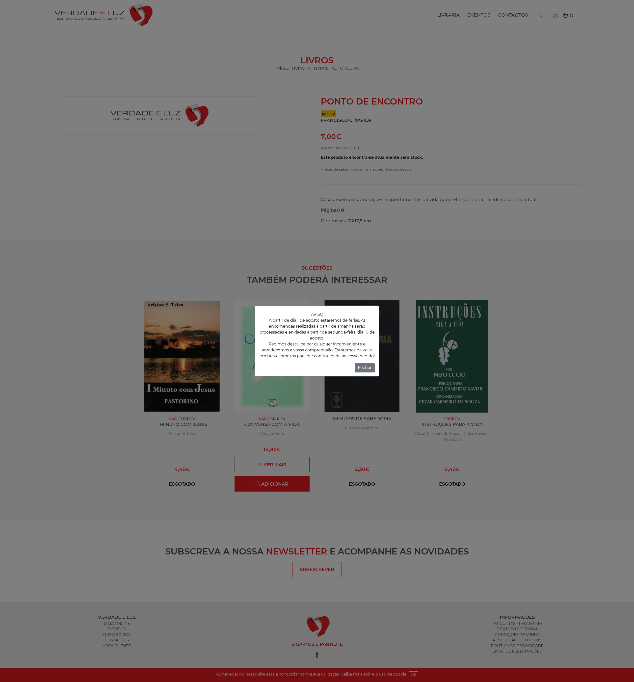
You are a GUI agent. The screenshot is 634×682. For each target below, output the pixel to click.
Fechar (364, 367)
